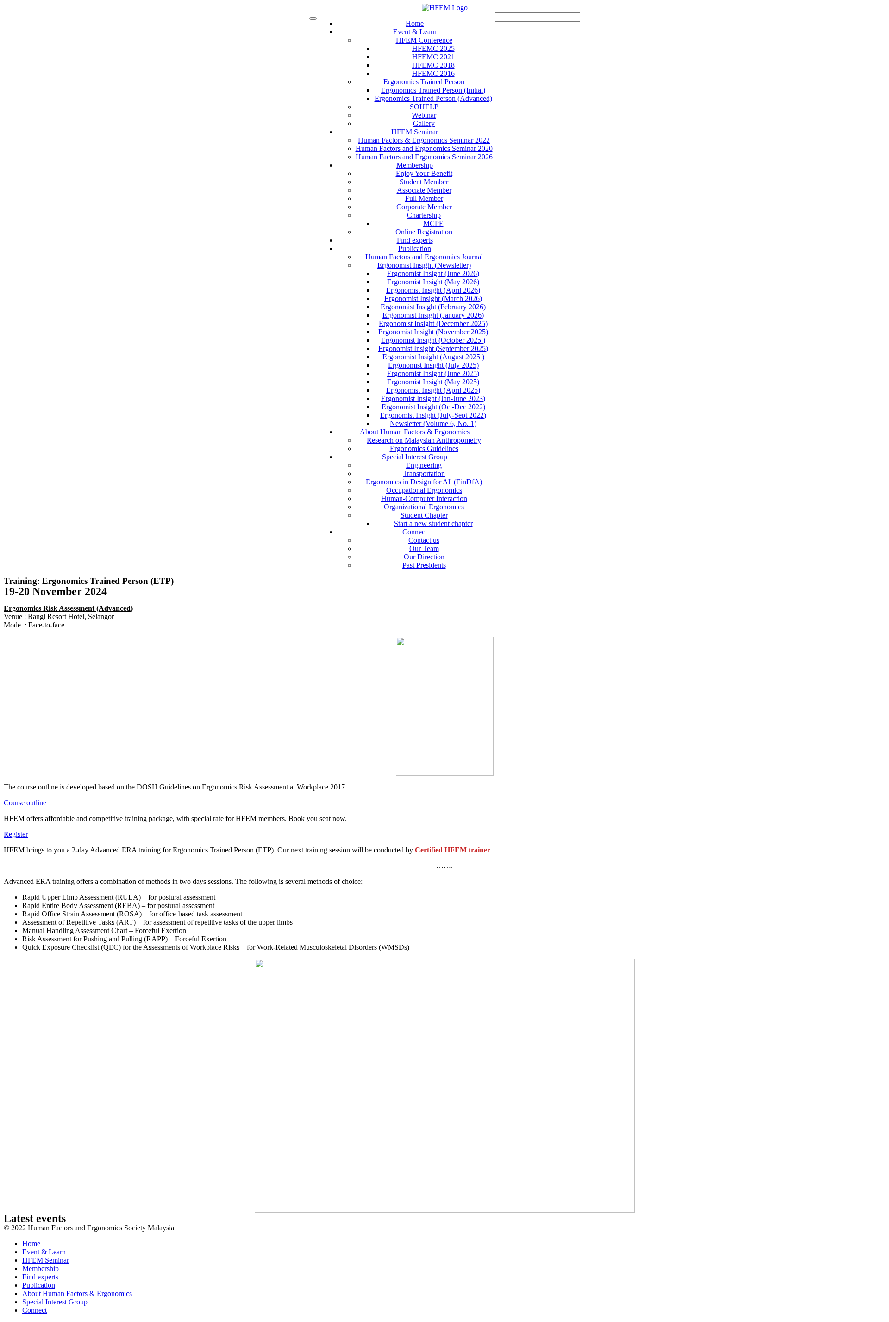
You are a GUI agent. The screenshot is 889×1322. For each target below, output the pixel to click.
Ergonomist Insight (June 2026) (433, 273)
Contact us (423, 540)
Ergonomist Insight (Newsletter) (424, 265)
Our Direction (424, 557)
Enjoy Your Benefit (424, 173)
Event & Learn (415, 32)
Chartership (424, 215)
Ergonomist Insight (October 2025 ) (433, 340)
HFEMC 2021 (433, 57)
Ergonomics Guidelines (424, 448)
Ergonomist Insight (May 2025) (433, 382)
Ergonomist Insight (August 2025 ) (433, 357)
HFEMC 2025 (433, 48)
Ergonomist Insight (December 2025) (433, 323)
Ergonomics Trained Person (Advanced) (433, 98)
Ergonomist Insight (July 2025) (433, 365)
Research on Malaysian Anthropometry (424, 440)
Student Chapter (424, 515)
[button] (25, 803)
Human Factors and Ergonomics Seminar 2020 (424, 148)
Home (415, 23)
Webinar (424, 115)
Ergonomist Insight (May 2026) (433, 282)
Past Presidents (424, 565)
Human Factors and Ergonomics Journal (424, 257)
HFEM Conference (424, 40)
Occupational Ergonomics (424, 490)
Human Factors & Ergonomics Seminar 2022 (424, 140)
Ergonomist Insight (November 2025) (433, 332)
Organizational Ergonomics (424, 507)
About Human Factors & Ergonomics (415, 432)
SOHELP (424, 107)
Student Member (424, 182)
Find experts (415, 240)
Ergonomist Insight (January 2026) (433, 315)
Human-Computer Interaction (424, 498)
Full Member (424, 198)
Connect (414, 532)
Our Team (424, 548)
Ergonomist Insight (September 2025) (433, 348)
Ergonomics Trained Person (423, 82)
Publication (414, 248)
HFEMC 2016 (433, 73)
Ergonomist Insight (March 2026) (433, 298)
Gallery (424, 123)
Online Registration (423, 232)
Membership (414, 165)
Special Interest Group (414, 457)
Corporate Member (424, 207)
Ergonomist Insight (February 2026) (433, 307)
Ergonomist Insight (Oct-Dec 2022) (433, 407)
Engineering (424, 465)
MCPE (433, 223)
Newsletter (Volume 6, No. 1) (433, 423)
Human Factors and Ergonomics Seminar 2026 (424, 157)
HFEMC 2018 (433, 65)
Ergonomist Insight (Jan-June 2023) (433, 398)
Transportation (424, 473)
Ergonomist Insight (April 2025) (433, 390)
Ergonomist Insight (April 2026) (433, 290)
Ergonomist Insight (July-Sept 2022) (433, 415)
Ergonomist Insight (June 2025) (433, 373)
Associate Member (424, 190)
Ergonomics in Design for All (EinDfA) (424, 482)
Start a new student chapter (433, 523)
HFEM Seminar (414, 132)
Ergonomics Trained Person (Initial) (433, 90)
